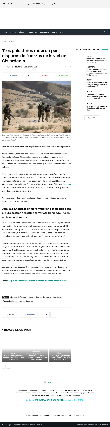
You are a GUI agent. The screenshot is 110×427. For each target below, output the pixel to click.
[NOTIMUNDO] (4, 67)
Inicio (4, 41)
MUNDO (12, 41)
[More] (53, 314)
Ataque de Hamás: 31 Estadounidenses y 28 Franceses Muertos (37, 281)
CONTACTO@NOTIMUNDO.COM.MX (49, 400)
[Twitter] (95, 2)
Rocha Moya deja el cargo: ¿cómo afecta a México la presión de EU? (60, 357)
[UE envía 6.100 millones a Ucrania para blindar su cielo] (80, 107)
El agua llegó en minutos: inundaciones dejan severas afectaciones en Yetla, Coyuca (36, 357)
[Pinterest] (105, 2)
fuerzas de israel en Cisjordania (48, 297)
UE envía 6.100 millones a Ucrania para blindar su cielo (97, 108)
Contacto (29, 400)
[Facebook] (92, 2)
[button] (104, 32)
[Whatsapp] (102, 5)
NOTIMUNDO (16, 67)
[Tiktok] (99, 2)
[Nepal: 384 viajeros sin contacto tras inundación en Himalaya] (13, 348)
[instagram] (105, 5)
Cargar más (91, 117)
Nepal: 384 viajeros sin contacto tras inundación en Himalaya (13, 357)
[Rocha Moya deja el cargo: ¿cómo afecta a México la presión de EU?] (60, 348)
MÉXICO (60, 353)
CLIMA (13, 353)
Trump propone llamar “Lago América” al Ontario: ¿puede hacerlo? (97, 96)
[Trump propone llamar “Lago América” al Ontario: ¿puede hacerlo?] (80, 95)
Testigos (67, 184)
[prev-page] (4, 367)
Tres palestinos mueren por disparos (18, 301)
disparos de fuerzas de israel (21, 297)
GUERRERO (36, 351)
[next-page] (8, 367)
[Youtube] (102, 2)
